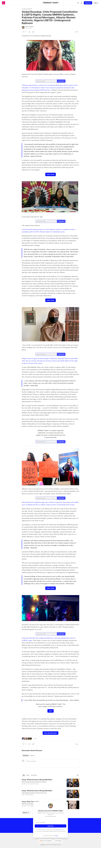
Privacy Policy (62, 831)
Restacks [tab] (32, 755)
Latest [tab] (27, 775)
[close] (65, 804)
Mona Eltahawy (29, 26)
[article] (50, 783)
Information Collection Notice (50, 831)
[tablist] (28, 755)
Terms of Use (58, 829)
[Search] (78, 2)
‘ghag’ (35, 358)
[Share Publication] (81, 2)
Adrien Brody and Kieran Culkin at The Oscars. (34, 782)
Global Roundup (27, 9)
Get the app (58, 840)
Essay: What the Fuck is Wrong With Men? (37, 780)
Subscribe (88, 3)
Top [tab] (24, 775)
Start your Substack (46, 840)
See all (25, 812)
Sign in (96, 3)
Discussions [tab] (34, 775)
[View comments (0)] (29, 31)
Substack (42, 844)
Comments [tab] (25, 755)
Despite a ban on (27, 358)
